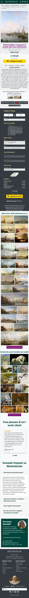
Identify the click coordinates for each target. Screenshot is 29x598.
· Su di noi (4, 573)
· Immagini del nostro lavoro (21, 567)
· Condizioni (4, 564)
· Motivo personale (19, 562)
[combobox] (14, 120)
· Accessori (18, 569)
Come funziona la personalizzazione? (13, 472)
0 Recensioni (17, 105)
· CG (3, 566)
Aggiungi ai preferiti (22, 102)
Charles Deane (24, 5)
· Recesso (4, 569)
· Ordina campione (19, 571)
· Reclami (4, 571)
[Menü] (1, 1)
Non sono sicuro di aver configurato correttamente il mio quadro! (12, 512)
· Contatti (4, 562)
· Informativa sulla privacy (7, 567)
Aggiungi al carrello (15, 196)
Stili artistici (7, 5)
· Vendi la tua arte (19, 564)
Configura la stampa (15, 61)
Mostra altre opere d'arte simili (14, 347)
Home (2, 5)
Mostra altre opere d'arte (14, 414)
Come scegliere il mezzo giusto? (12, 506)
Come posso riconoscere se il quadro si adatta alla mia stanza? (13, 500)
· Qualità (17, 566)
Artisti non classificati (15, 5)
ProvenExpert (11, 449)
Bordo (5, 118)
